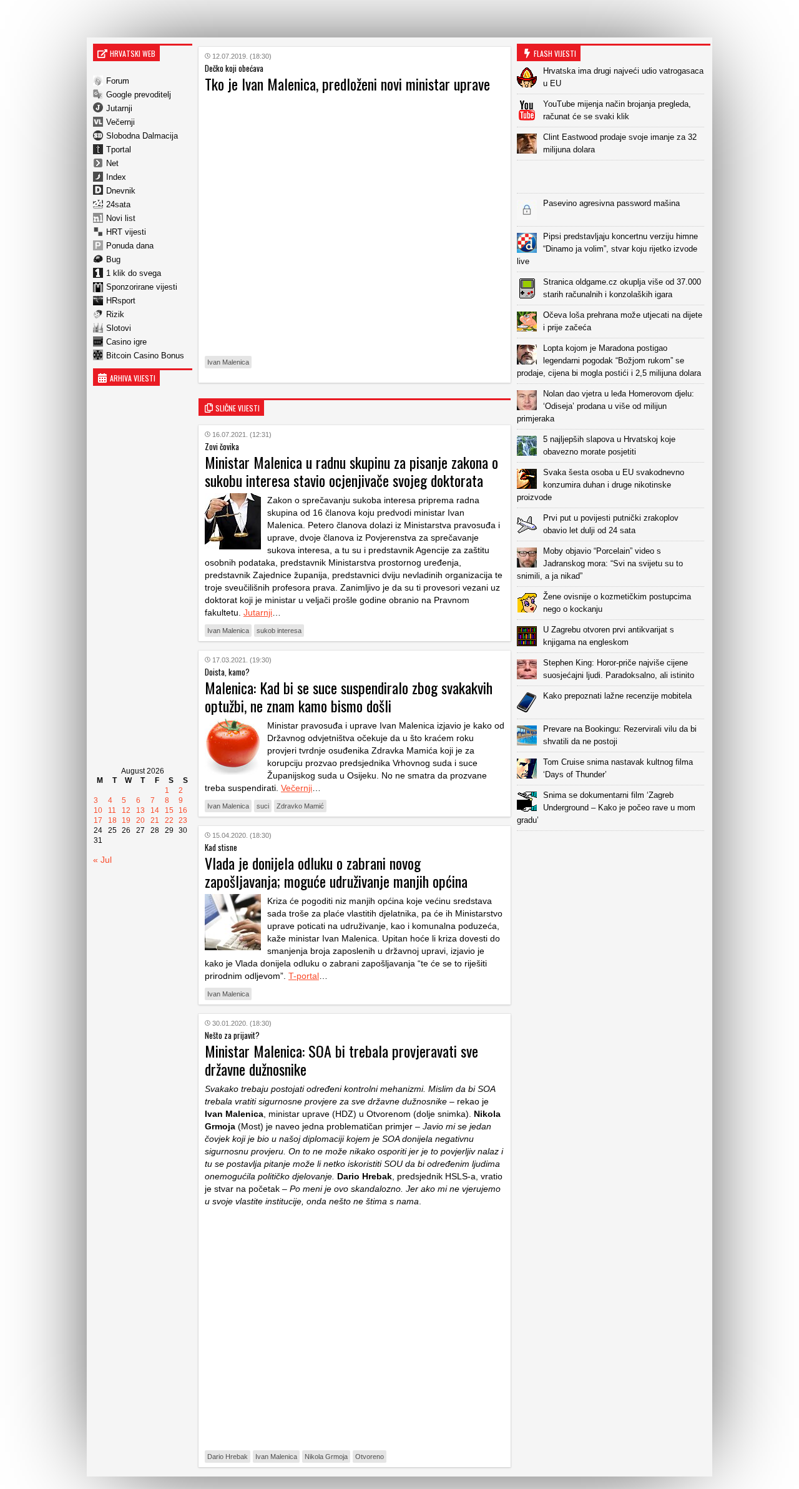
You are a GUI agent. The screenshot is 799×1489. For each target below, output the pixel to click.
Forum (117, 81)
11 (112, 810)
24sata (118, 204)
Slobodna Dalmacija (142, 135)
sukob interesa (279, 630)
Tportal (118, 149)
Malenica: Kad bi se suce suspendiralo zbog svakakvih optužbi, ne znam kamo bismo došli (349, 696)
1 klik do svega (133, 273)
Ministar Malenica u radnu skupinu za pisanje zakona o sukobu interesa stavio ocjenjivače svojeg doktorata (351, 471)
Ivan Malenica (228, 362)
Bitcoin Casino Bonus (145, 355)
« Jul (102, 860)
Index (116, 177)
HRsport (120, 300)
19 (126, 820)
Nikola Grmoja (326, 1456)
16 (183, 810)
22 (169, 820)
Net (112, 163)
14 (154, 810)
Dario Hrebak (227, 1456)
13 (140, 810)
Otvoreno (369, 1456)
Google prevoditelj (138, 94)
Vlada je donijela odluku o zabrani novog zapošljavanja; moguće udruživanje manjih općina (336, 872)
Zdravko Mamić (300, 806)
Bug (113, 259)
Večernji (120, 122)
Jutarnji (119, 108)
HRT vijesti (126, 232)
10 (98, 810)
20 (140, 820)
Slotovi (118, 328)
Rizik (115, 314)
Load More (613, 850)
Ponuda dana (130, 245)
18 (112, 820)
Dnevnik (120, 190)
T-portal (303, 976)
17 (98, 820)
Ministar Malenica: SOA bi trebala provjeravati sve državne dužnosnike (341, 1059)
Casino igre (126, 341)
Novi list (120, 218)
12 (126, 810)
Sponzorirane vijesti (141, 287)
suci (263, 806)
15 (169, 810)
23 (183, 820)
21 (154, 820)
